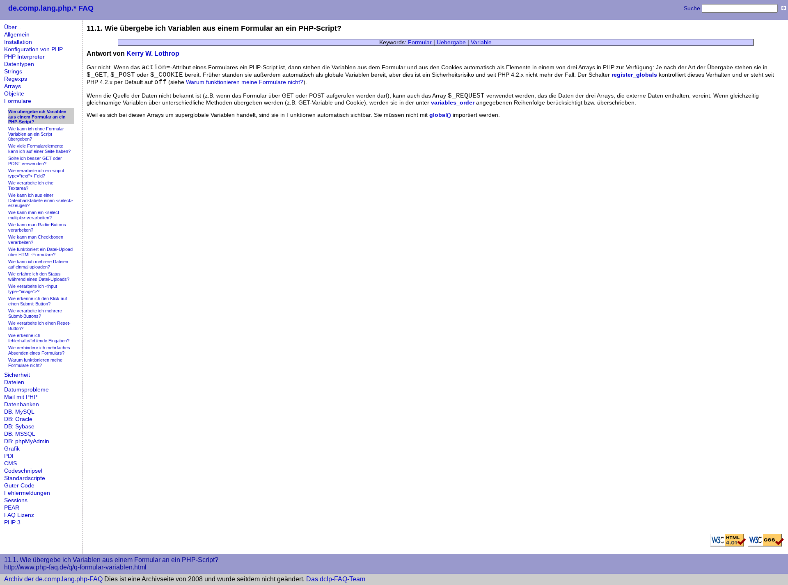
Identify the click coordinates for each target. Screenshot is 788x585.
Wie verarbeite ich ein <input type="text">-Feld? (36, 173)
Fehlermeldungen (27, 493)
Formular (420, 42)
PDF (10, 456)
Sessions (15, 500)
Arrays (12, 86)
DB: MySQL (19, 412)
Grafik (12, 449)
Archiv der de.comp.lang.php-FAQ (53, 579)
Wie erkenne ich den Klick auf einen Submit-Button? (37, 301)
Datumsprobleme (26, 390)
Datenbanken (21, 404)
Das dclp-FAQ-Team (335, 579)
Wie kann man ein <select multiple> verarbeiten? (33, 215)
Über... (12, 27)
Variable (481, 42)
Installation (18, 42)
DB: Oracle (18, 419)
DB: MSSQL (19, 434)
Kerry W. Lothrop (152, 53)
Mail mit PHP (20, 397)
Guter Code (19, 486)
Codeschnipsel (23, 471)
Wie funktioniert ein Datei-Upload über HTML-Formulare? (40, 252)
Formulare (17, 101)
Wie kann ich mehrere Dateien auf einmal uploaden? (38, 264)
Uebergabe (451, 42)
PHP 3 (12, 522)
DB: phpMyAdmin (26, 441)
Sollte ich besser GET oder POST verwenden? (35, 161)
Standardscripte (24, 478)
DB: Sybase (19, 426)
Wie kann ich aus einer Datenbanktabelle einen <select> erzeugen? (40, 200)
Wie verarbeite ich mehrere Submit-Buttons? (35, 313)
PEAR (11, 508)
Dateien (14, 382)
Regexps (15, 79)
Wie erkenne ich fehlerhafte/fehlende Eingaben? (38, 338)
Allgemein (17, 35)
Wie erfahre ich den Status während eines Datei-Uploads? (38, 276)
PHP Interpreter (24, 57)
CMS (10, 463)
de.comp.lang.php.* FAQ (51, 8)
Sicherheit (17, 375)
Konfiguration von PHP (33, 49)
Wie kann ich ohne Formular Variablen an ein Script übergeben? (36, 133)
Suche (692, 8)
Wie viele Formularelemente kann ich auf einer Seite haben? (39, 148)
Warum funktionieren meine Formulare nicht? (35, 362)
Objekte (14, 94)
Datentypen (19, 64)
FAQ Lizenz (19, 515)
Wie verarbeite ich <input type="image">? (32, 289)
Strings (13, 71)
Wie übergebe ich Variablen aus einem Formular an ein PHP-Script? (37, 116)
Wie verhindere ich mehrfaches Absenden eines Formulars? (39, 350)
